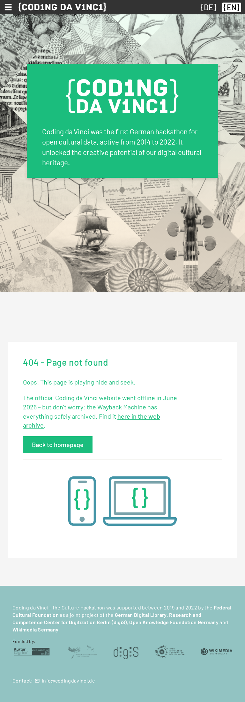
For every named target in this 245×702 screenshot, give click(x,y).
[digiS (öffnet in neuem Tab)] (126, 651)
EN (231, 7)
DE (208, 7)
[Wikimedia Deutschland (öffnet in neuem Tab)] (217, 651)
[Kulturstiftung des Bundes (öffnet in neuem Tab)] (31, 651)
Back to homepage (58, 444)
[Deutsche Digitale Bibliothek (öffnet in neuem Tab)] (82, 651)
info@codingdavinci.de (68, 680)
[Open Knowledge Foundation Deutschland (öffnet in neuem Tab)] (169, 651)
